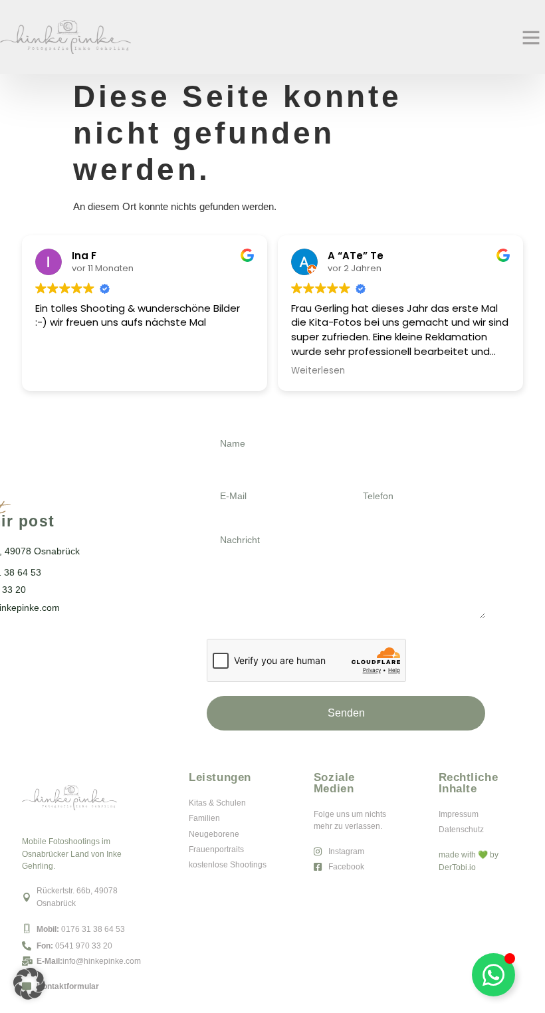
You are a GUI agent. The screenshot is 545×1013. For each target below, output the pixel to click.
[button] (531, 37)
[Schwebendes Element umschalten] (493, 974)
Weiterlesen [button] (318, 371)
